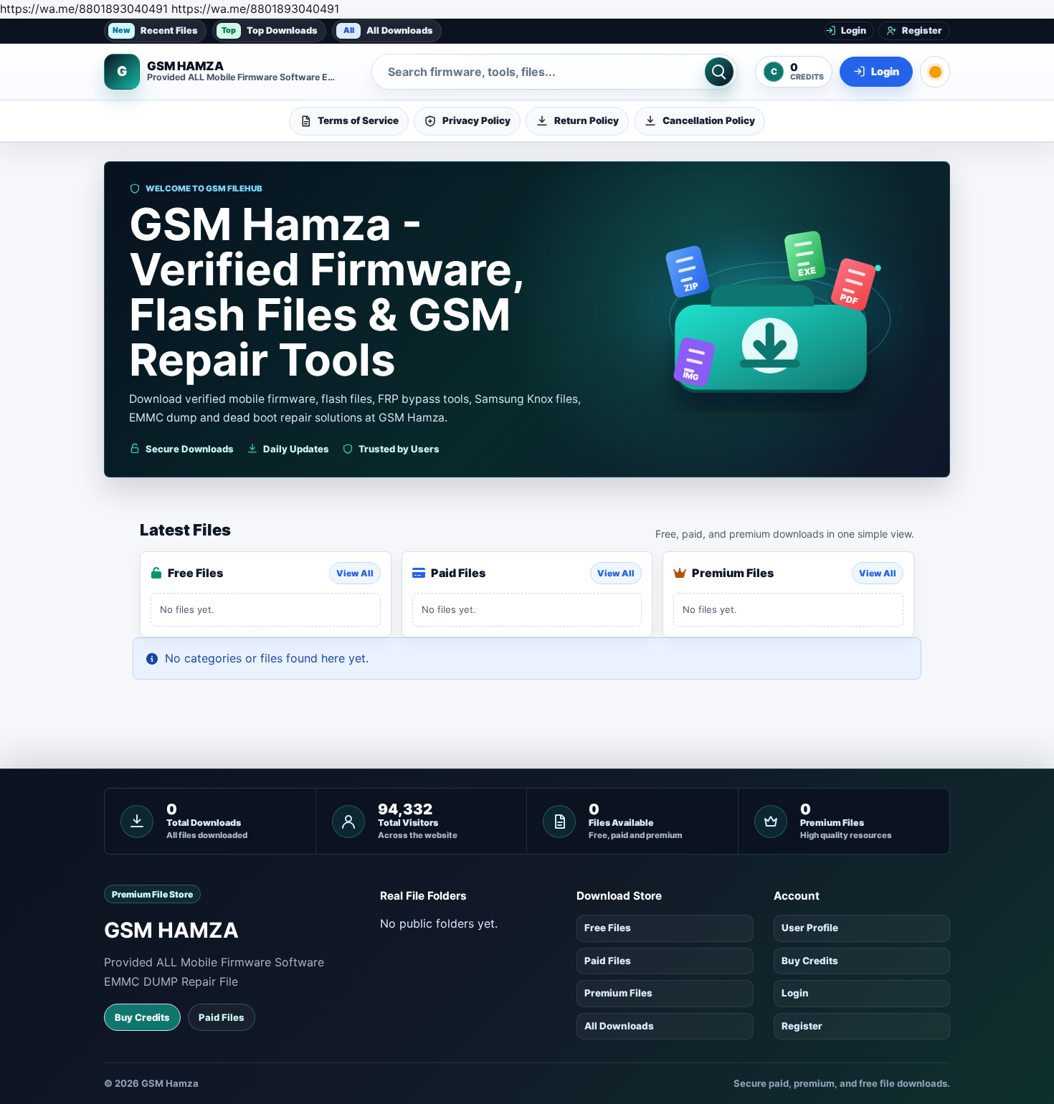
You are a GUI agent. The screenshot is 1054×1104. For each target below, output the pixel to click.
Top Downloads (270, 29)
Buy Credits (142, 1017)
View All (355, 573)
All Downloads (388, 29)
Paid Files (221, 1017)
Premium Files (618, 993)
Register (802, 1026)
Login (795, 993)
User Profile (810, 927)
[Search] (719, 71)
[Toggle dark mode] (935, 71)
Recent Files (155, 29)
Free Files (607, 927)
